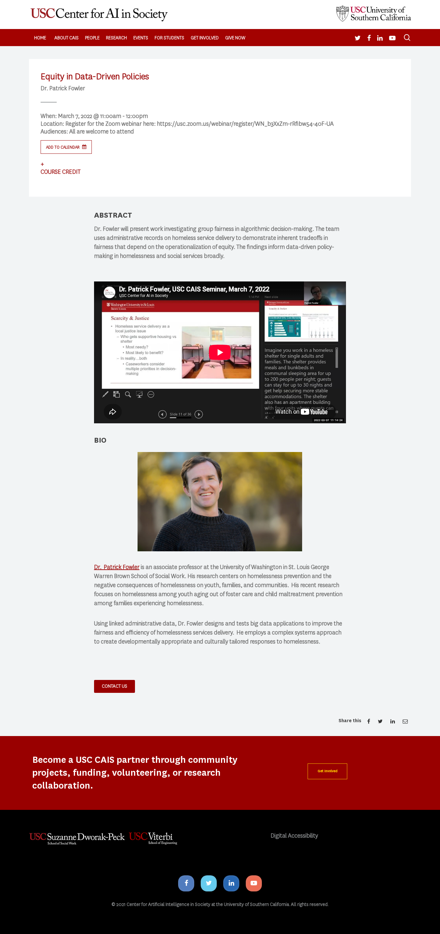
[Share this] (369, 721)
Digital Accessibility (294, 836)
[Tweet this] (381, 721)
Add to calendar (63, 147)
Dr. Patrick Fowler (116, 567)
